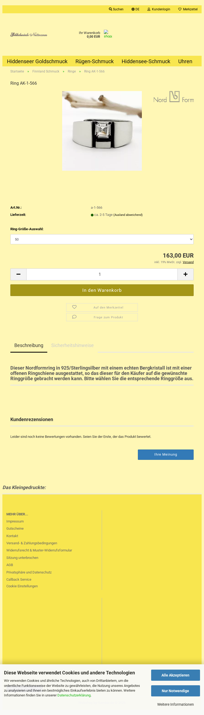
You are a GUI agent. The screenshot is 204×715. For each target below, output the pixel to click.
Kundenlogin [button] (160, 9)
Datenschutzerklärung (74, 695)
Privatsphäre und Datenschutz (29, 572)
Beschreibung (28, 345)
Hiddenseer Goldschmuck (37, 61)
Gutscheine (15, 528)
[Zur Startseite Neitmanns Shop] (27, 34)
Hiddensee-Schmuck (146, 61)
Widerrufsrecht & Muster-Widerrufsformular (39, 550)
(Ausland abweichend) (128, 215)
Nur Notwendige (175, 691)
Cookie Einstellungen (22, 586)
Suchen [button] (118, 9)
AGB (9, 565)
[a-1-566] (102, 131)
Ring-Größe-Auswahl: (27, 229)
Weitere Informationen (175, 704)
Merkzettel (189, 9)
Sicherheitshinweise (72, 345)
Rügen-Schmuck (94, 61)
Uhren (185, 61)
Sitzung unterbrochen (22, 558)
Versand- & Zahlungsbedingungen (31, 543)
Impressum (15, 521)
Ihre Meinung (165, 454)
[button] (135, 9)
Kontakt (12, 536)
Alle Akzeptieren (175, 675)
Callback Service (18, 579)
